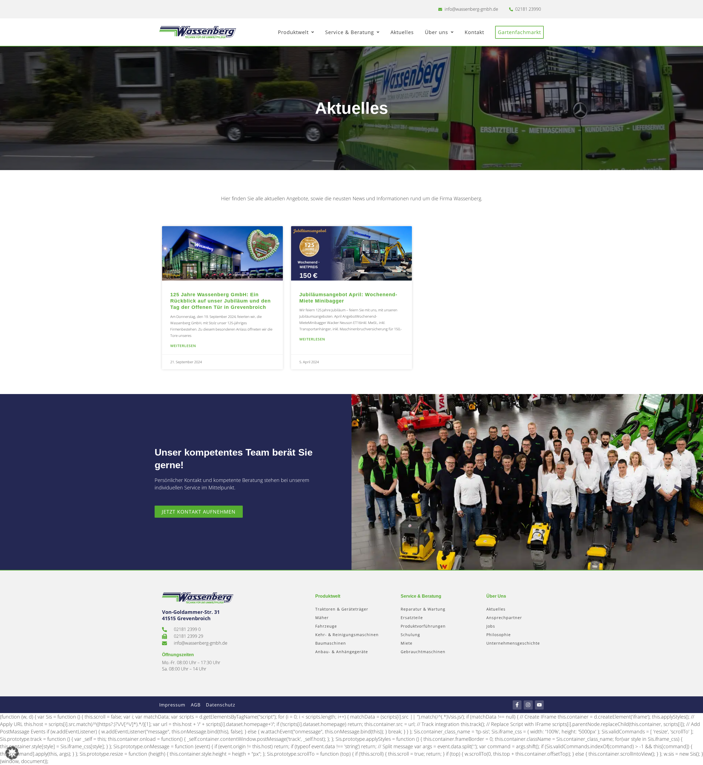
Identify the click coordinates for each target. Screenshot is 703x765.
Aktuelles (402, 32)
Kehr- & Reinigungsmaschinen (347, 634)
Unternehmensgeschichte (513, 643)
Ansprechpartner (504, 617)
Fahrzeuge (326, 626)
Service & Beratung (349, 32)
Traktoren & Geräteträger (341, 609)
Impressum (172, 705)
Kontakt (474, 32)
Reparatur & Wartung (423, 609)
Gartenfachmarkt (519, 32)
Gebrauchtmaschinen (423, 651)
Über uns (436, 32)
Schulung (410, 634)
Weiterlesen (183, 345)
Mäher (322, 617)
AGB (195, 705)
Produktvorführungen (423, 626)
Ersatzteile (412, 617)
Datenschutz (220, 705)
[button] (12, 753)
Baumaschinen (330, 643)
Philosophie (498, 634)
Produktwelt (293, 32)
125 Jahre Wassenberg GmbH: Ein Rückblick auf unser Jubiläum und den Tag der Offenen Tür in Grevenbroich (220, 301)
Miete (406, 643)
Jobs (490, 626)
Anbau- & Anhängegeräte (341, 651)
